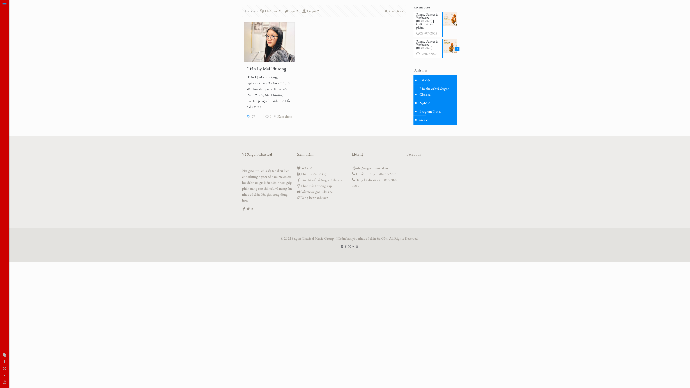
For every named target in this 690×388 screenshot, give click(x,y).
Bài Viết (424, 80)
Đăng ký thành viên (314, 197)
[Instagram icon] (4, 382)
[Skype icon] (4, 355)
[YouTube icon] (4, 375)
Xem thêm (284, 116)
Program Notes (430, 111)
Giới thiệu (307, 168)
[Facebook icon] (4, 361)
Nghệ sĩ (424, 103)
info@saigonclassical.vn (371, 168)
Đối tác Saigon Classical (317, 191)
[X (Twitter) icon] (4, 368)
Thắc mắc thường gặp (316, 185)
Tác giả (311, 11)
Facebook (413, 154)
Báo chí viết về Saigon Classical (434, 91)
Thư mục (271, 11)
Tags (292, 11)
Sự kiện (424, 119)
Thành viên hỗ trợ (313, 174)
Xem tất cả (395, 11)
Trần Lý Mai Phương (266, 68)
